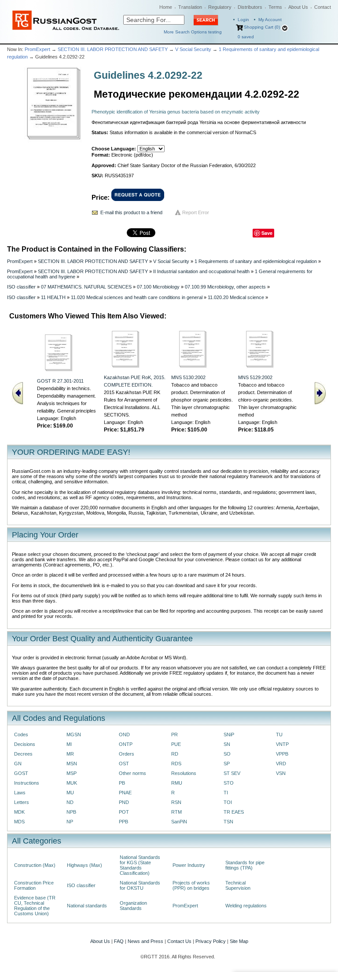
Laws (20, 792)
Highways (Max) (84, 865)
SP (227, 763)
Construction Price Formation (34, 885)
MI (69, 744)
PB (122, 783)
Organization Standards (133, 905)
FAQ (119, 941)
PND (124, 802)
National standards (87, 905)
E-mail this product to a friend (131, 212)
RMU (176, 783)
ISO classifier (21, 286)
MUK (71, 783)
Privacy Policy (210, 941)
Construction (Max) (34, 865)
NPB (71, 812)
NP (69, 821)
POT (124, 812)
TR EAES (234, 812)
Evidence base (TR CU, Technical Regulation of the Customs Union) (34, 905)
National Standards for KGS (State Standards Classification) (140, 865)
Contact (322, 7)
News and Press (145, 941)
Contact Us (179, 941)
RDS (176, 763)
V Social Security (193, 49)
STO (229, 783)
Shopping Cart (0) (262, 27)
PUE (176, 744)
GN (18, 763)
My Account (270, 19)
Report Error (195, 212)
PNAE (125, 792)
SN (227, 744)
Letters (21, 802)
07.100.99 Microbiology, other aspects (225, 286)
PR (174, 734)
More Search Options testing (193, 31)
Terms (275, 7)
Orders (126, 753)
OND (124, 734)
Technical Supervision (237, 885)
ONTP (125, 744)
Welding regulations (246, 905)
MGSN (73, 734)
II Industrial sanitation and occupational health (201, 271)
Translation (190, 7)
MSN (71, 763)
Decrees (23, 753)
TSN (228, 821)
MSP (71, 773)
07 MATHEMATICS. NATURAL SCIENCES (86, 286)
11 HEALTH (53, 297)
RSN (176, 802)
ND (69, 802)
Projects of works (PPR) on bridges (191, 885)
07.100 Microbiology (158, 286)
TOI (228, 802)
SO (227, 753)
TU (279, 734)
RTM (176, 812)
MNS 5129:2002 (255, 377)
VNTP (282, 744)
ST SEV (232, 773)
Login (243, 19)
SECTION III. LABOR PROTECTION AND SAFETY (113, 49)
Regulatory (219, 7)
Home (165, 7)
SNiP (229, 734)
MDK (19, 812)
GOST (21, 773)
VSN (281, 773)
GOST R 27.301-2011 (60, 381)
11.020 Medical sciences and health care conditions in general (136, 297)
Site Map (239, 941)
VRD (281, 763)
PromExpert (37, 49)
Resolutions (183, 773)
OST (124, 763)
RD (174, 753)
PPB (123, 821)
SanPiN (179, 821)
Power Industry (189, 865)
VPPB (282, 753)
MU (70, 792)
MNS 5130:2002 (188, 377)
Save (266, 233)
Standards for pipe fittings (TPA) (245, 865)
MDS (19, 821)
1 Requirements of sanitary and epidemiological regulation (256, 261)
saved (246, 36)
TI (226, 792)
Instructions (26, 783)
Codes (21, 734)
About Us (298, 7)
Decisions (24, 744)
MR (70, 753)
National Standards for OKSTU (140, 885)
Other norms (132, 773)
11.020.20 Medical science (236, 297)
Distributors (250, 7)
